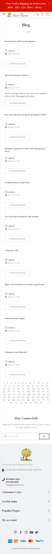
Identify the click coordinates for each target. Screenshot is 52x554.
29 (33, 389)
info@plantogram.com (15, 485)
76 (26, 403)
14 (10, 386)
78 (36, 403)
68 (28, 400)
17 (23, 386)
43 (4, 394)
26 (18, 389)
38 (28, 391)
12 (47, 383)
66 (18, 400)
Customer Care (12, 492)
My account (9, 520)
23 (4, 389)
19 (33, 386)
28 (28, 389)
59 (33, 397)
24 (9, 389)
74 (16, 403)
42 (48, 391)
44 (9, 394)
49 (34, 394)
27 (23, 389)
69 (33, 400)
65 (14, 400)
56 (19, 397)
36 (18, 391)
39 (33, 391)
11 (43, 383)
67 (23, 400)
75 (21, 403)
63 (4, 400)
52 (48, 394)
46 (19, 394)
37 (23, 391)
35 (14, 391)
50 (39, 394)
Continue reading (17, 64)
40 (38, 391)
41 (43, 391)
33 (4, 391)
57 (23, 397)
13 (5, 386)
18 (28, 386)
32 (48, 389)
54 (9, 397)
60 (38, 397)
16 (18, 386)
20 (37, 386)
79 (41, 403)
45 (14, 394)
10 (38, 383)
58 (28, 397)
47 (24, 394)
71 (43, 400)
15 (14, 386)
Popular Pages (11, 510)
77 (30, 403)
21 (42, 386)
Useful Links (10, 501)
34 (9, 391)
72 (48, 400)
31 (43, 389)
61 (43, 397)
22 (47, 386)
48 (29, 394)
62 (47, 397)
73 (11, 403)
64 (9, 400)
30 (38, 389)
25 (14, 389)
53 (5, 397)
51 (44, 394)
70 (38, 400)
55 (14, 397)
